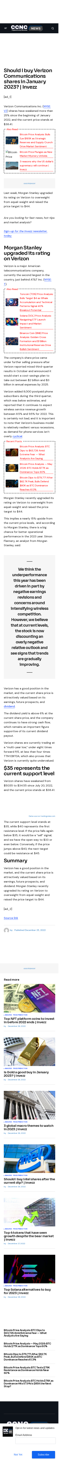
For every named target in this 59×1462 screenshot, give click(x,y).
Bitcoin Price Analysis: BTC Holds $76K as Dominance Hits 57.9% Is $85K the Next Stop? (28, 1383)
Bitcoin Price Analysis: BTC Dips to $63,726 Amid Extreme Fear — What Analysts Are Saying (35, 452)
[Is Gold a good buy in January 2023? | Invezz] (29, 1051)
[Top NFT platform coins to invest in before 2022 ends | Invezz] (29, 998)
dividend (9, 706)
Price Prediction (20, 1015)
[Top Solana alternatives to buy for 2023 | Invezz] (29, 1269)
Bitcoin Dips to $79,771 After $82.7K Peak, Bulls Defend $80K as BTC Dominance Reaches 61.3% (36, 483)
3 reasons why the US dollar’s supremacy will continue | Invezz (36, 165)
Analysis (8, 1015)
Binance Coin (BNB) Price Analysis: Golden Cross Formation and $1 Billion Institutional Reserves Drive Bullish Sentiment (35, 341)
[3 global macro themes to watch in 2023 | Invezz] (29, 1105)
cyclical (17, 436)
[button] (6, 28)
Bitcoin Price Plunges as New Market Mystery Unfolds (36, 154)
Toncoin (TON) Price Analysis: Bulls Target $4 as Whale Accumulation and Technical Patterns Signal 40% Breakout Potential (36, 302)
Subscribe (43, 1454)
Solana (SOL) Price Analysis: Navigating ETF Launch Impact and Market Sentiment (35, 321)
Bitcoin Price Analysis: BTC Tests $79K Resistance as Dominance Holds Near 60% (27, 1370)
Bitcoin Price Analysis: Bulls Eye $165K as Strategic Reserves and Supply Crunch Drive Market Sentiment (36, 140)
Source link (11, 918)
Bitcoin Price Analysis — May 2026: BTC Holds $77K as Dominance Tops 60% (36, 468)
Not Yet (18, 1454)
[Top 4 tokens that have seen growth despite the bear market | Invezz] (29, 1212)
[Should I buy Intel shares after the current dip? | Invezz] (29, 1158)
